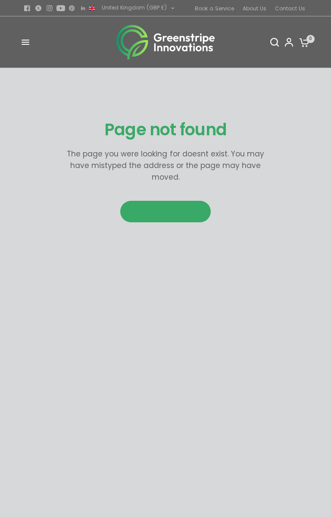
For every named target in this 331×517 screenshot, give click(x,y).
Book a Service (214, 8)
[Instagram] (49, 8)
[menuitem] (216, 8)
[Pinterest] (72, 8)
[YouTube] (60, 8)
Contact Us (290, 8)
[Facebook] (27, 8)
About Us (254, 8)
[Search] (274, 42)
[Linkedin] (83, 8)
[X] (38, 8)
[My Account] (289, 42)
